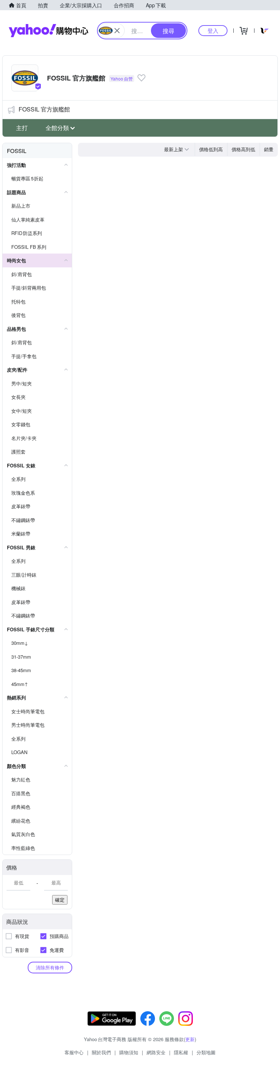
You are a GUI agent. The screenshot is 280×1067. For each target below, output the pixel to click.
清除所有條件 (50, 967)
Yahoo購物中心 (48, 30)
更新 (190, 1039)
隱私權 (181, 1052)
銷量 (268, 149)
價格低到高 (211, 149)
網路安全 (156, 1052)
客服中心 (74, 1052)
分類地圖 (206, 1052)
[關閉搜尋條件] (117, 30)
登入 (212, 30)
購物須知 (128, 1052)
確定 (60, 899)
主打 (22, 127)
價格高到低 (243, 149)
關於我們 (101, 1052)
